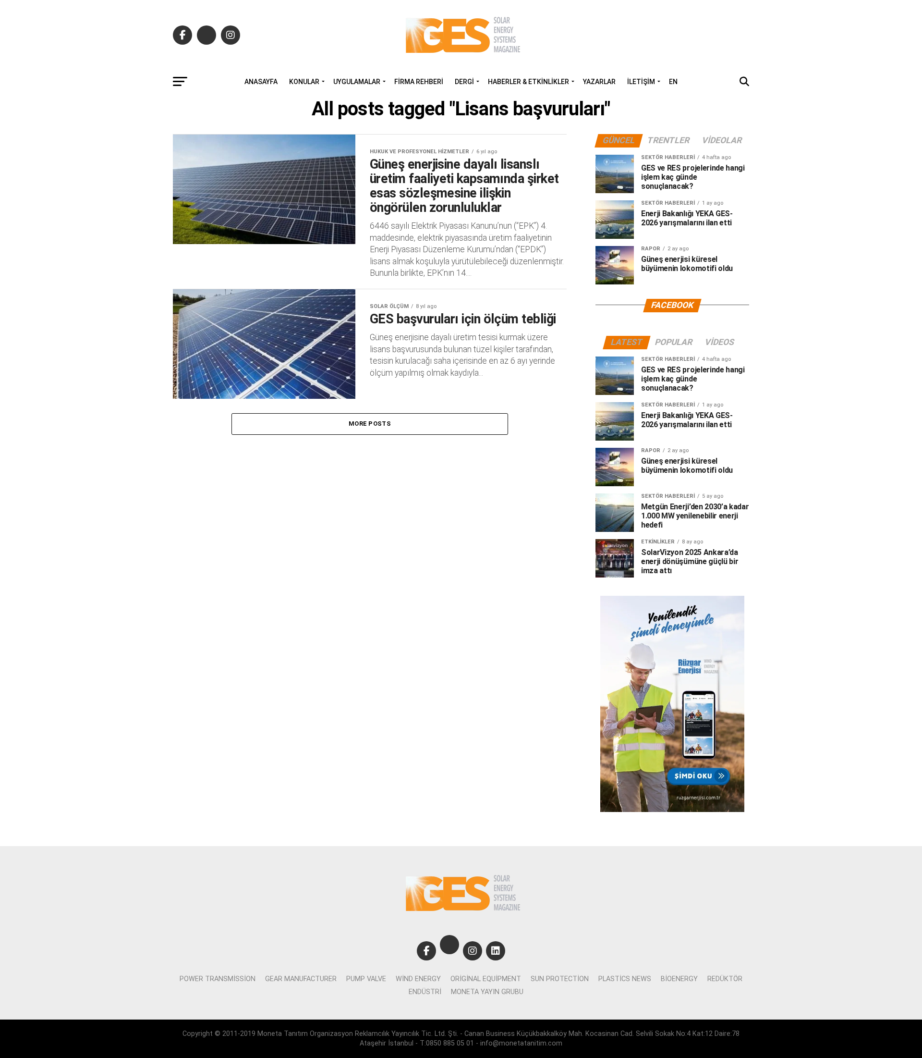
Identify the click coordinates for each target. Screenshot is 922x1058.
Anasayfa (261, 82)
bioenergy (679, 979)
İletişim (641, 82)
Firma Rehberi (418, 82)
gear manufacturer (301, 979)
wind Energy (418, 979)
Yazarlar (599, 82)
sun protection (560, 979)
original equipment (485, 979)
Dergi (464, 82)
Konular (304, 82)
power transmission (217, 979)
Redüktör (724, 979)
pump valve (366, 979)
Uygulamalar (356, 82)
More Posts (370, 423)
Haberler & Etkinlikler (528, 82)
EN (673, 82)
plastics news (624, 979)
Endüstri (425, 992)
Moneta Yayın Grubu (487, 992)
